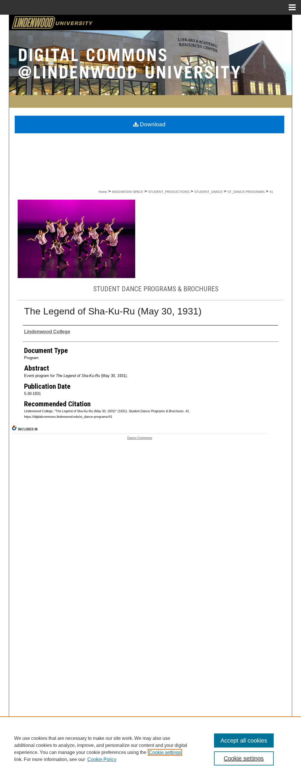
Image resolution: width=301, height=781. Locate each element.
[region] (150, 748)
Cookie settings (165, 752)
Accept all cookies (243, 740)
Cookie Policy (101, 759)
